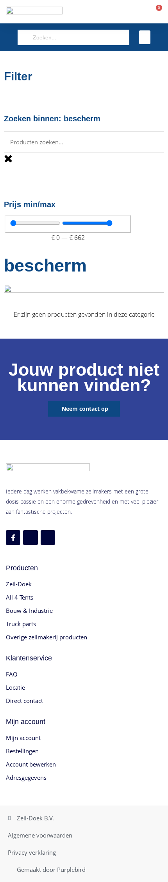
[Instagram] (30, 537)
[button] (145, 37)
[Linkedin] (48, 537)
